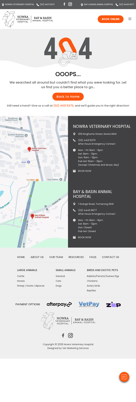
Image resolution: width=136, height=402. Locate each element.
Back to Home (68, 96)
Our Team (56, 257)
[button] (124, 377)
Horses (21, 281)
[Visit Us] (34, 148)
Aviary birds (93, 286)
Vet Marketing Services (75, 348)
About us (37, 257)
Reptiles (91, 290)
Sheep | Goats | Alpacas (30, 286)
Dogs (59, 286)
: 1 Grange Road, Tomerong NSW (98, 4)
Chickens (92, 281)
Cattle (20, 276)
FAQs (92, 257)
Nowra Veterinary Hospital (102, 126)
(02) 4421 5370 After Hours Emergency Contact (96, 142)
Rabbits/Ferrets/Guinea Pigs (103, 276)
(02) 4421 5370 (47, 4)
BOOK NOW (84, 171)
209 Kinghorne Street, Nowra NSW (97, 134)
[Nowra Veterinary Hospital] (27, 19)
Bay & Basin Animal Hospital (92, 194)
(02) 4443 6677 (126, 4)
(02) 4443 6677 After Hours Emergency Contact (96, 212)
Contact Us (110, 257)
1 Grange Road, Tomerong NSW (96, 204)
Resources (76, 257)
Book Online (110, 19)
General (60, 276)
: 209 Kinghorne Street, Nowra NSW (19, 4)
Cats (58, 281)
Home (21, 257)
